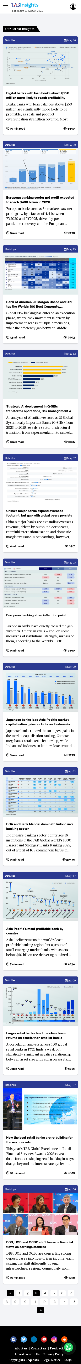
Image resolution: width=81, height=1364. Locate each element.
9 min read (16, 650)
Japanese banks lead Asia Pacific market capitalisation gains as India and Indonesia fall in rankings (38, 722)
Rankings (10, 249)
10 (25, 1302)
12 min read (17, 337)
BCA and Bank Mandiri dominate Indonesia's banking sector (39, 826)
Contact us (38, 1350)
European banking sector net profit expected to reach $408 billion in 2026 (40, 200)
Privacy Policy (53, 1356)
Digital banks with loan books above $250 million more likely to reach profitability (37, 95)
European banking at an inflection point (36, 615)
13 (54, 1302)
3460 (71, 650)
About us (21, 1350)
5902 (71, 337)
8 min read (16, 233)
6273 (71, 233)
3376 (71, 442)
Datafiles (10, 40)
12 (44, 1302)
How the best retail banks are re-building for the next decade (39, 1140)
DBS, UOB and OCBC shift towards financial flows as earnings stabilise (39, 1244)
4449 (71, 128)
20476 (70, 859)
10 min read (17, 128)
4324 (71, 964)
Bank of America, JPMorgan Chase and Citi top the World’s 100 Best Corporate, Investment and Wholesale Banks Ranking (39, 304)
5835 (71, 1068)
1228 (71, 1277)
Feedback (57, 1350)
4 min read (16, 546)
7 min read (16, 964)
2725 (71, 755)
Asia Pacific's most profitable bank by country (34, 931)
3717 (71, 546)
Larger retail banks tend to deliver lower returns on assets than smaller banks (36, 1035)
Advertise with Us (27, 1356)
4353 (71, 1173)
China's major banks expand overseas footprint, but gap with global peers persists (39, 513)
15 (73, 1302)
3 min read (16, 755)
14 (64, 1302)
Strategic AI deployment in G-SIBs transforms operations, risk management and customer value (40, 408)
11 (34, 1302)
